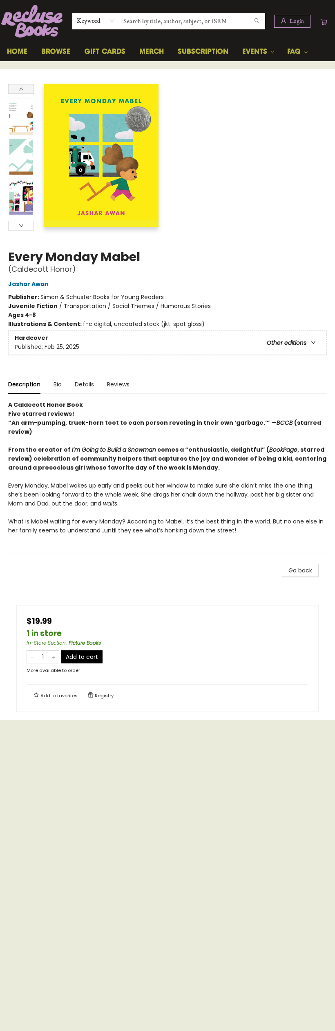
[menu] (167, 51)
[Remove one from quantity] (32, 656)
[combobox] (95, 21)
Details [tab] (84, 384)
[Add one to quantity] (54, 656)
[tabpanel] (167, 477)
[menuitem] (17, 51)
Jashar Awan (28, 284)
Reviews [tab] (118, 384)
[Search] (257, 21)
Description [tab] (24, 384)
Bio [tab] (58, 384)
